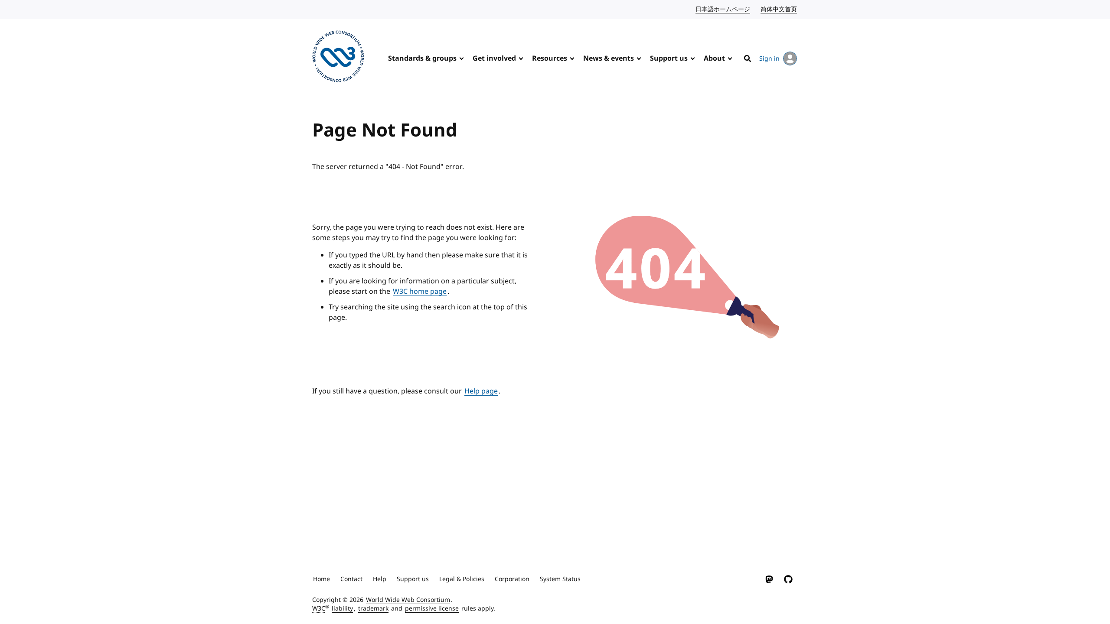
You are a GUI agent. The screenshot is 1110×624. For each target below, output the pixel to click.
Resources (549, 58)
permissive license (432, 608)
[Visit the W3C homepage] (338, 57)
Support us (669, 58)
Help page (481, 391)
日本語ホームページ (723, 9)
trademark (373, 608)
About (714, 58)
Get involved (494, 58)
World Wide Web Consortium (408, 599)
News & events (608, 58)
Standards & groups (422, 58)
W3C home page (420, 291)
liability (342, 608)
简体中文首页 (779, 9)
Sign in (769, 58)
